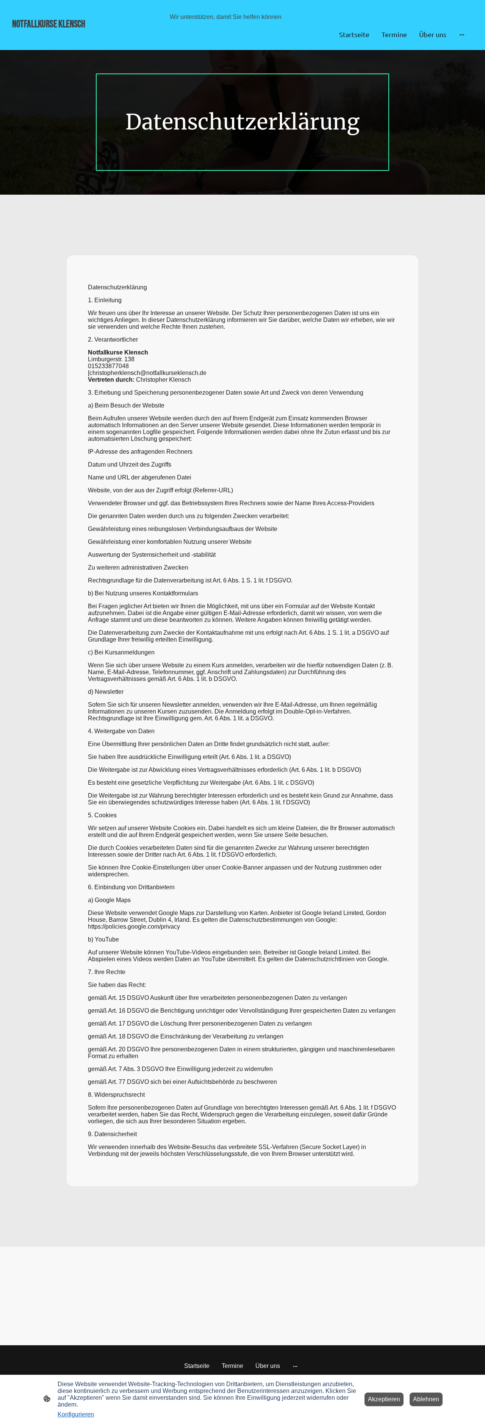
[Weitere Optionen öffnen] (462, 34)
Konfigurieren (76, 1414)
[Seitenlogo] (85, 34)
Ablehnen (426, 1399)
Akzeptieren (384, 1399)
